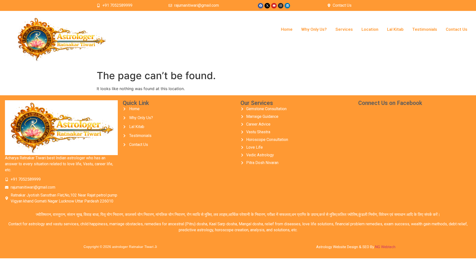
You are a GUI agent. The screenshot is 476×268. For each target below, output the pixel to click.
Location (369, 29)
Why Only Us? (314, 29)
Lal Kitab (395, 29)
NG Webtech (385, 247)
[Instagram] (280, 5)
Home (287, 29)
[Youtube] (274, 5)
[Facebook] (260, 5)
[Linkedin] (287, 5)
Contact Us (456, 29)
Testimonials (424, 29)
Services (344, 29)
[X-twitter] (267, 5)
